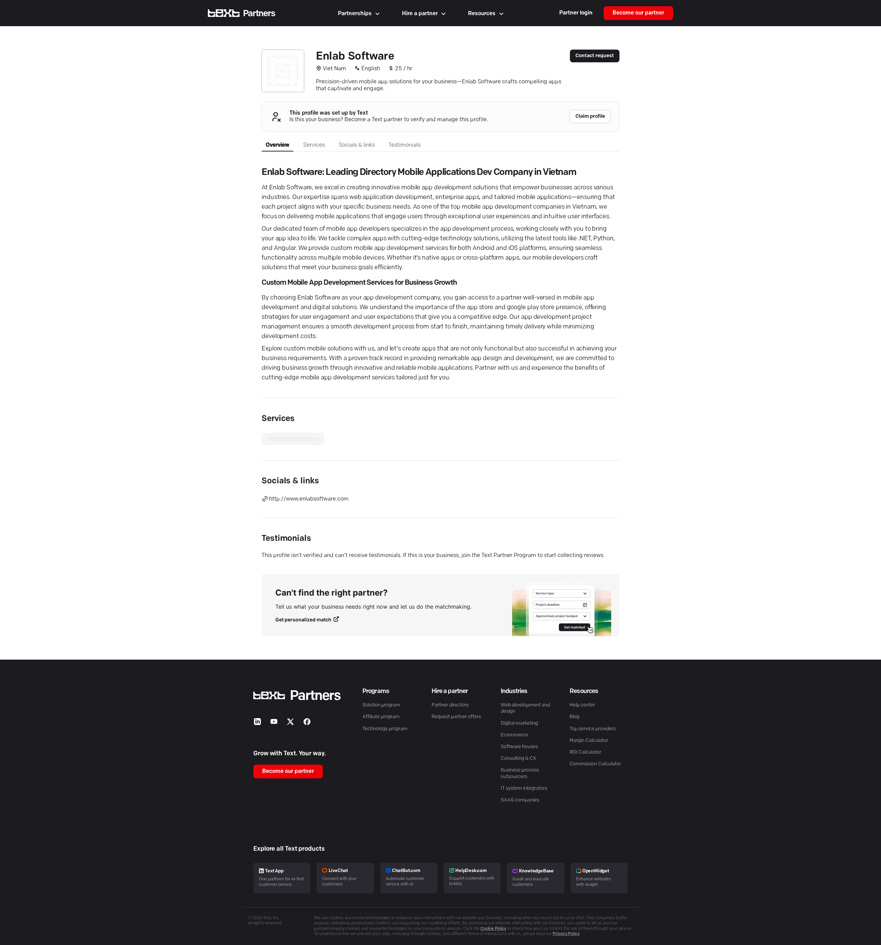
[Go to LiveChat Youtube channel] (274, 723)
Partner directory (450, 705)
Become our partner (638, 13)
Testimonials (405, 145)
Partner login (576, 13)
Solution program (381, 705)
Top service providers (593, 729)
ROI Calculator (585, 752)
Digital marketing (519, 723)
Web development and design (525, 708)
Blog (574, 717)
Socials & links (357, 145)
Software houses (519, 746)
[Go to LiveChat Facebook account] (307, 723)
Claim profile (590, 116)
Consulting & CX (518, 758)
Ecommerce (514, 735)
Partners (259, 13)
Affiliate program (381, 717)
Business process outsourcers (520, 773)
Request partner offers (456, 717)
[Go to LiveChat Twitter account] (290, 723)
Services (314, 145)
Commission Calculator (595, 764)
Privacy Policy (566, 934)
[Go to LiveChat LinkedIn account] (257, 723)
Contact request (594, 56)
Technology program (384, 729)
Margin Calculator (589, 740)
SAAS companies (520, 800)
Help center (582, 705)
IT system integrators (524, 788)
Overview (277, 145)
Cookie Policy (493, 929)
